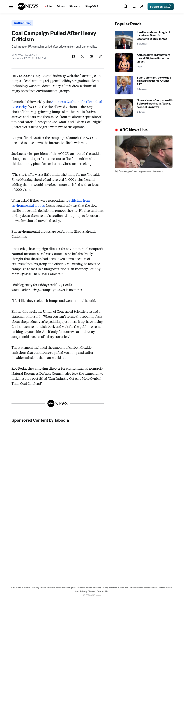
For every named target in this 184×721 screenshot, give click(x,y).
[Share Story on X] (82, 56)
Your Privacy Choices (85, 591)
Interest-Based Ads (118, 587)
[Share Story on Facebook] (73, 56)
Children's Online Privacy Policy (92, 587)
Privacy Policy (39, 587)
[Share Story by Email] (91, 56)
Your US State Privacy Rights (61, 587)
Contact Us (102, 591)
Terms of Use (165, 587)
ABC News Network (21, 587)
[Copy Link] (100, 56)
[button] (11, 6)
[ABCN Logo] (28, 6)
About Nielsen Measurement (144, 587)
